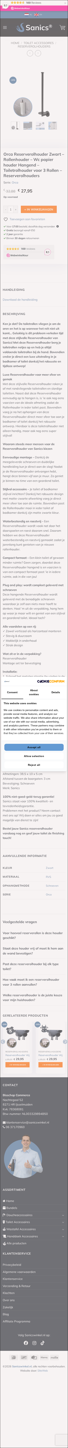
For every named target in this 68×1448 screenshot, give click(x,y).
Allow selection (34, 756)
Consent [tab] (12, 692)
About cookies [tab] (34, 692)
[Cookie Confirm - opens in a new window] (50, 681)
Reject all (34, 764)
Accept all (33, 747)
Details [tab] (55, 692)
